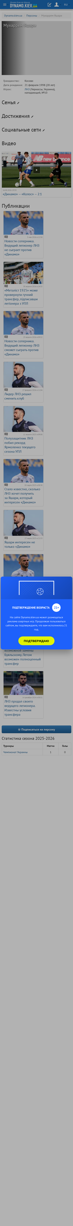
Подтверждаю (36, 641)
